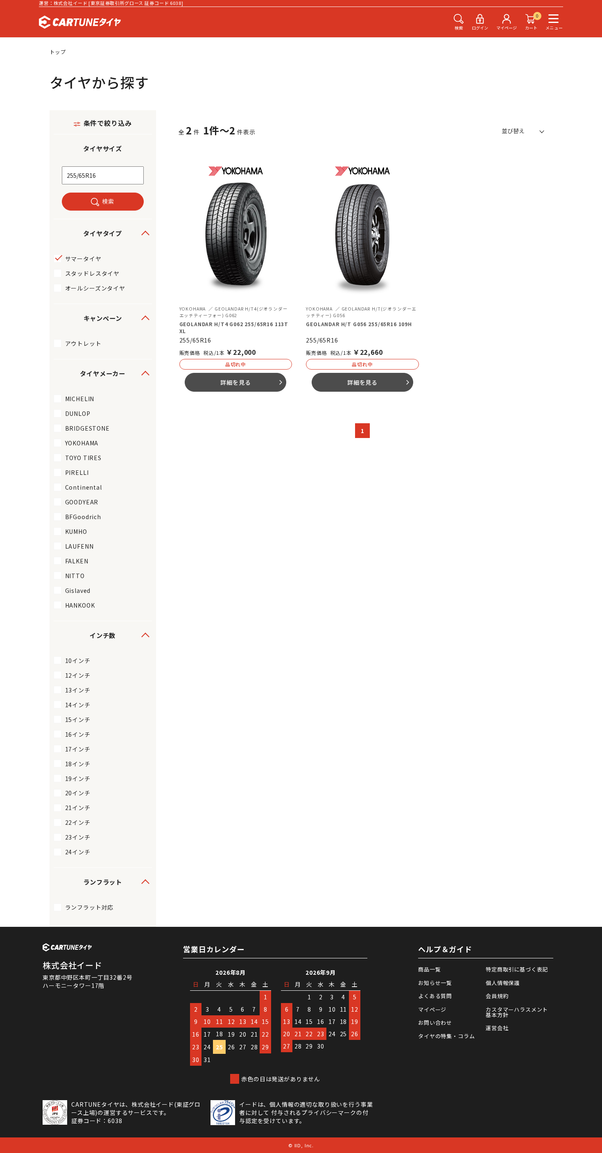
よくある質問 (435, 996)
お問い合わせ (435, 1022)
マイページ (432, 1009)
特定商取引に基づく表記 (517, 969)
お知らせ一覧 (435, 983)
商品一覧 (429, 969)
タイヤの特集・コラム (446, 1036)
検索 (108, 201)
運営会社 (497, 1028)
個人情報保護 (503, 983)
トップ (58, 52)
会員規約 (497, 996)
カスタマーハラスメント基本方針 (517, 1012)
